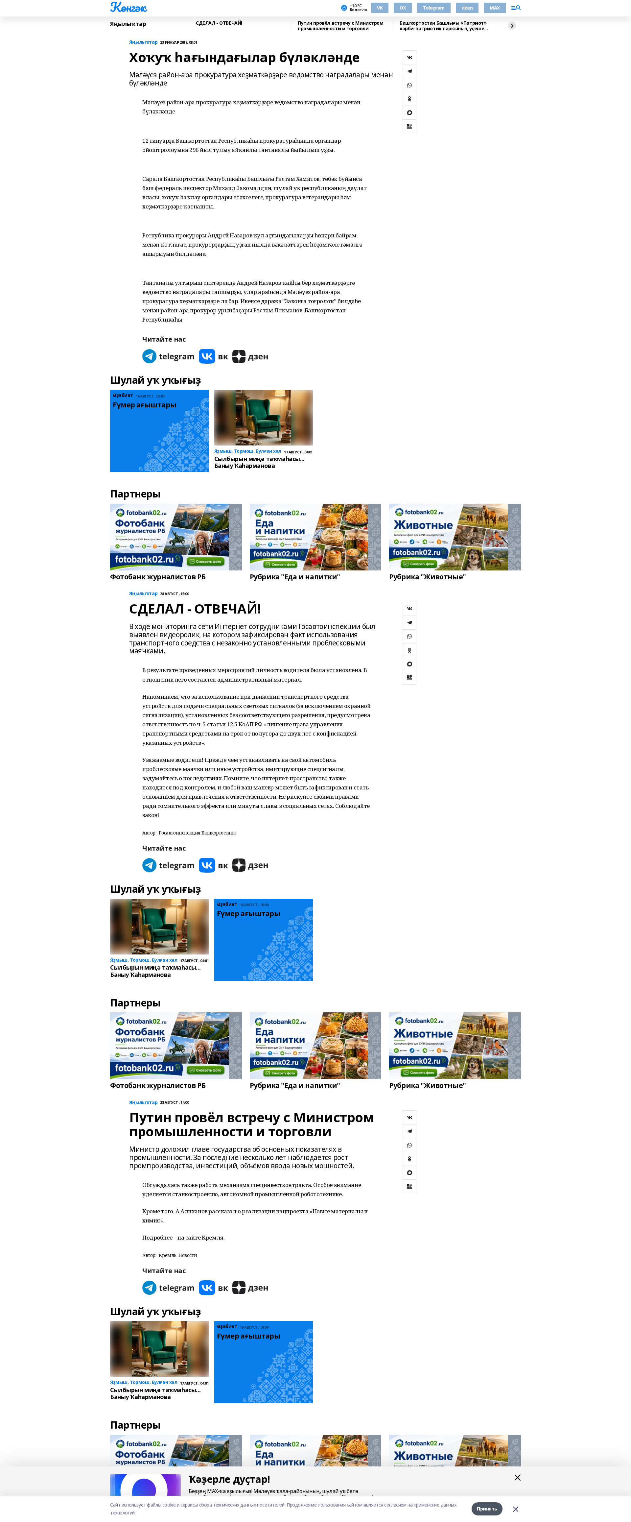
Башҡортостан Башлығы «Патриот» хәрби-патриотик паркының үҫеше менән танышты (443, 25)
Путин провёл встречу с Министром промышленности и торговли (341, 25)
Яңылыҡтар (128, 24)
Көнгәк (128, 7)
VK (380, 8)
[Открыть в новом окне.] (168, 356)
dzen (467, 8)
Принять (487, 1509)
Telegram (434, 8)
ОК (403, 8)
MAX (495, 8)
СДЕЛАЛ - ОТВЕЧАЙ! (219, 23)
